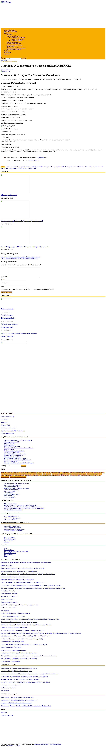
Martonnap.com (5, 706)
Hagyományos (73, 472)
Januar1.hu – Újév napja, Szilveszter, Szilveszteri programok (16, 671)
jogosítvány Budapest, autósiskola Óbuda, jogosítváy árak (36, 624)
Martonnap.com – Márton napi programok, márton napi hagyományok (19, 668)
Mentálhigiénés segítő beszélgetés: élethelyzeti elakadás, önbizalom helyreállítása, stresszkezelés (26, 562)
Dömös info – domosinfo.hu (8, 608)
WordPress (10, 745)
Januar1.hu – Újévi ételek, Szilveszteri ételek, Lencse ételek (16, 703)
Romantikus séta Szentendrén (11, 494)
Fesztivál (33, 166)
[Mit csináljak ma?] (9, 324)
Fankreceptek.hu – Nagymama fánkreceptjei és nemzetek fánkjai (17, 697)
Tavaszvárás (33, 168)
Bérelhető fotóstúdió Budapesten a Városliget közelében (15, 576)
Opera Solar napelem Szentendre (9, 596)
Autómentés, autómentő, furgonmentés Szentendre (14, 627)
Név (2, 280)
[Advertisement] (53, 15)
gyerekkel (58, 472)
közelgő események (81, 166)
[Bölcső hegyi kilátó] (6, 305)
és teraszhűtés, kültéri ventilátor (43, 636)
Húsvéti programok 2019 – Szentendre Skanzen (16, 483)
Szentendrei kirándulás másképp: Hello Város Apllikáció (19, 462)
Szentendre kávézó (13, 36)
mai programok (40, 157)
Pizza (44, 474)
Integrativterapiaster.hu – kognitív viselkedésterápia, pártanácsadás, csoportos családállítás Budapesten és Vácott (30, 619)
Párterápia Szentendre (6, 565)
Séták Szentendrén (9, 449)
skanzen (69, 474)
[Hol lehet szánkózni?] (7, 315)
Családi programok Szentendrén (12, 527)
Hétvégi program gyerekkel (58, 166)
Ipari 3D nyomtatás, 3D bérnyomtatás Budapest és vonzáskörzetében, (19, 658)
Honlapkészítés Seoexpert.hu (41, 744)
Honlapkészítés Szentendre (8, 591)
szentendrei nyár (37, 475)
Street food (73, 474)
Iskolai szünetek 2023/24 (7, 416)
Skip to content (5, 1)
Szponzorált (7, 52)
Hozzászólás (4, 277)
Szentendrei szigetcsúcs (46, 475)
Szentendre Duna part (9, 539)
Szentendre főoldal (9, 30)
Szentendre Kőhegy (65, 475)
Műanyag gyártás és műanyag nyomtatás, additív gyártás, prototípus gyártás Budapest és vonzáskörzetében (28, 655)
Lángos (9, 34)
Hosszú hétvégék (5, 425)
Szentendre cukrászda (17, 39)
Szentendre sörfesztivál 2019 (11, 486)
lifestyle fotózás (20, 579)
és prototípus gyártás (14, 661)
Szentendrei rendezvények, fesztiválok (14, 529)
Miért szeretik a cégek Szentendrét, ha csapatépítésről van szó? (22, 221)
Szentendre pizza (12, 42)
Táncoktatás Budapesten (23, 613)
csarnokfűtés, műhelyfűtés (22, 630)
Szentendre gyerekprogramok (11, 526)
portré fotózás (11, 579)
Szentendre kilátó (8, 492)
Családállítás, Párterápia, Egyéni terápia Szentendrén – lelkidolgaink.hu (19, 605)
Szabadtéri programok (92, 166)
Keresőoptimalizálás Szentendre (9, 593)
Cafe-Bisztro (7, 472)
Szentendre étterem (9, 550)
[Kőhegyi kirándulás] (19, 333)
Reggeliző (64, 474)
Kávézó (12, 474)
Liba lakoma (24, 706)
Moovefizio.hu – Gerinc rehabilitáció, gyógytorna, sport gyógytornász (19, 622)
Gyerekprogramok (46, 166)
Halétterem (10, 46)
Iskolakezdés (4, 419)
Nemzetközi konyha (31, 474)
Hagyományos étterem (14, 49)
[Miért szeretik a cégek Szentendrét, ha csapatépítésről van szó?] (15, 217)
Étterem (24, 477)
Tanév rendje (4, 422)
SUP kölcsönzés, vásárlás (7, 599)
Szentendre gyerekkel (10, 168)
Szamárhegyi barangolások (11, 489)
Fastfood (44, 472)
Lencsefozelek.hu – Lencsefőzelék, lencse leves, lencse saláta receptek (19, 700)
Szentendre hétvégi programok (12, 518)
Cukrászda (21, 472)
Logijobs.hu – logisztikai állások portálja (11, 647)
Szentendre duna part (9, 475)
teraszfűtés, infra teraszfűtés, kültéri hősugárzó (23, 636)
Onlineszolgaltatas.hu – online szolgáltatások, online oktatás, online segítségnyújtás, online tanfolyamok (28, 574)
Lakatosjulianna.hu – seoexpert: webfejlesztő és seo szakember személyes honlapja (22, 639)
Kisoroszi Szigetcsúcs (9, 497)
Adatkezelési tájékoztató (7, 715)
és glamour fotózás (29, 579)
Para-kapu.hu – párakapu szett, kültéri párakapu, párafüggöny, (17, 653)
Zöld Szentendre (19, 477)
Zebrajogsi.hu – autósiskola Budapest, (11, 624)
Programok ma (55, 474)
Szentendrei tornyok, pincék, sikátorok (14, 451)
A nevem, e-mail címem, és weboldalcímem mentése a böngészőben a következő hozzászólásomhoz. (29, 289)
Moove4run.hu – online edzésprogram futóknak (13, 650)
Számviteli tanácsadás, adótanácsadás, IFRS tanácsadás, (24, 644)
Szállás (6, 51)
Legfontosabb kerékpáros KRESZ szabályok (12, 430)
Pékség (60, 474)
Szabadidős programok (81, 474)
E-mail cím (4, 283)
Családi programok (9, 166)
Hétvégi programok (71, 166)
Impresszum (4, 712)
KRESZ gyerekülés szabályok (8, 428)
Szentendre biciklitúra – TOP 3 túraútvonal (15, 453)
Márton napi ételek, (15, 706)
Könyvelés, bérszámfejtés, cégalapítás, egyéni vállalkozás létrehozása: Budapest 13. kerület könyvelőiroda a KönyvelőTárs (33, 588)
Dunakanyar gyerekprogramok (22, 166)
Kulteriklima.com (5, 636)
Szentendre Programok (11, 61)
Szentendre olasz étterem (14, 45)
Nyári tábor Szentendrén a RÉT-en (13, 509)
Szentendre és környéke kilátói (12, 446)
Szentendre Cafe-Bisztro (18, 37)
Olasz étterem (39, 474)
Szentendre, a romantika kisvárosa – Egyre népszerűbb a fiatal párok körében (24, 508)
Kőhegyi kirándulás (7, 336)
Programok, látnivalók (10, 31)
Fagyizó (40, 472)
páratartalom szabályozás (74, 633)
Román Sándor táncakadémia (8, 613)
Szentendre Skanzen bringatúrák (12, 456)
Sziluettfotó (4, 579)
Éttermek (6, 33)
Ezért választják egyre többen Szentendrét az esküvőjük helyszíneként (24, 247)
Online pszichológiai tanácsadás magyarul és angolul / (15, 568)
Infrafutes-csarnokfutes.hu (7, 630)
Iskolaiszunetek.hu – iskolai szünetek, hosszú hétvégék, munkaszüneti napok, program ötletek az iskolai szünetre (30, 673)
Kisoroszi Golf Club (9, 495)
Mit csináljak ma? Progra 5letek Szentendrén (15, 458)
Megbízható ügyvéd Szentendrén (9, 602)
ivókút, (35, 653)
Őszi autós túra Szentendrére (11, 452)
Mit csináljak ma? (7, 327)
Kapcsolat (7, 54)
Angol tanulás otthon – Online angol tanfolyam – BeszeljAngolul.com (19, 571)
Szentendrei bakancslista (10, 461)
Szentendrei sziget (8, 540)
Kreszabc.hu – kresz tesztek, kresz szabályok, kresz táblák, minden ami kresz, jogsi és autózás (25, 682)
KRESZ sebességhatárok (7, 433)
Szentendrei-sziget (29, 475)
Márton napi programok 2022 (11, 442)
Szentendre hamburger (14, 43)
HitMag (17, 745)
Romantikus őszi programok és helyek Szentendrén (17, 459)
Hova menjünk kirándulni (82, 472)
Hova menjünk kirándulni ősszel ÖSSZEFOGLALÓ (18, 440)
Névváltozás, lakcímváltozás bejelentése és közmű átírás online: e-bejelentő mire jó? (22, 582)
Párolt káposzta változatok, (35, 706)
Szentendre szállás (96, 475)
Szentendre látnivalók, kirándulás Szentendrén (16, 551)
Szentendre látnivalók (34, 160)
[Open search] (1, 57)
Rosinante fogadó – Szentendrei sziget (14, 455)
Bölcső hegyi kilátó (7, 309)
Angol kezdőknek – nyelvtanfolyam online (12, 641)
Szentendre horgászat (9, 491)
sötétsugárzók (40, 630)
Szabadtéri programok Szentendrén (13, 530)
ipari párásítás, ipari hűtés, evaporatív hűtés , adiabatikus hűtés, (27, 633)
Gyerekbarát (38, 166)
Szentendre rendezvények (23, 168)
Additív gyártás (5, 661)
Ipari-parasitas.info (5, 633)
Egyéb (2, 61)
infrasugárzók (33, 630)
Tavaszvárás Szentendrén (10, 519)
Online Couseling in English (36, 568)
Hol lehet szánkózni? (8, 318)
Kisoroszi (8, 474)
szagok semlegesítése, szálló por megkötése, (56, 633)
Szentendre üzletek (5, 477)
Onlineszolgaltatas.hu (55, 744)
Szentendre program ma (75, 475)
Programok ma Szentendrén (11, 516)
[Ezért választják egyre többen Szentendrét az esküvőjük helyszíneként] (15, 243)
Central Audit (4, 644)
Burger (2, 472)
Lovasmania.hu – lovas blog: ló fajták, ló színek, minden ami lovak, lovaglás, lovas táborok (24, 676)
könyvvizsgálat (43, 644)
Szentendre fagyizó (16, 40)
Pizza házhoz (48, 474)
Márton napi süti (46, 706)
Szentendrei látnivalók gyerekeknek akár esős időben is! (18, 448)
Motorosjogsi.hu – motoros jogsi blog (10, 685)
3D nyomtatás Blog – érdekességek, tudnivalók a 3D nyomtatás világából (20, 679)
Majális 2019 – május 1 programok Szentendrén (16, 488)
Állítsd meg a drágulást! (9, 195)
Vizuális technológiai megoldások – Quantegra (13, 616)
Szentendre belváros (9, 537)
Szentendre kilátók (56, 475)
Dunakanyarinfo (5, 610)
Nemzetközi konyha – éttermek (16, 48)
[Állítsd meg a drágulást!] (15, 191)
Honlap (3, 286)
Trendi (5, 556)
